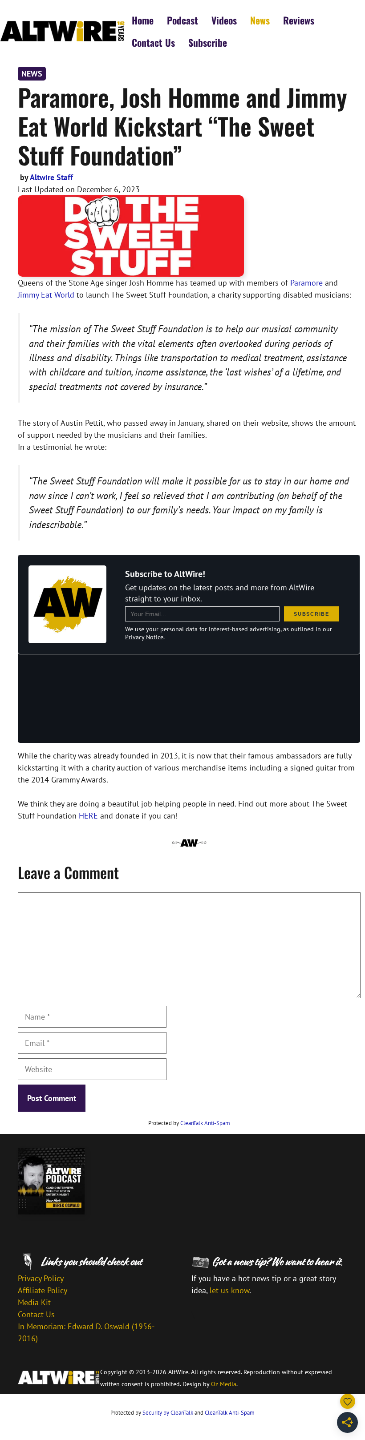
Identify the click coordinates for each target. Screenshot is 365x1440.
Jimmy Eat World (46, 295)
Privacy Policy (41, 1278)
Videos (224, 20)
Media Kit (34, 1302)
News (260, 20)
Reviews (298, 20)
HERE (88, 816)
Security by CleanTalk (167, 1412)
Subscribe (207, 42)
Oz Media (223, 1384)
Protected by (189, 1123)
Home (143, 20)
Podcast (182, 20)
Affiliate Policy (42, 1290)
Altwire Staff (51, 177)
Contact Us (153, 42)
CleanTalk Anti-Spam (205, 1123)
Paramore (306, 283)
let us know (229, 1290)
